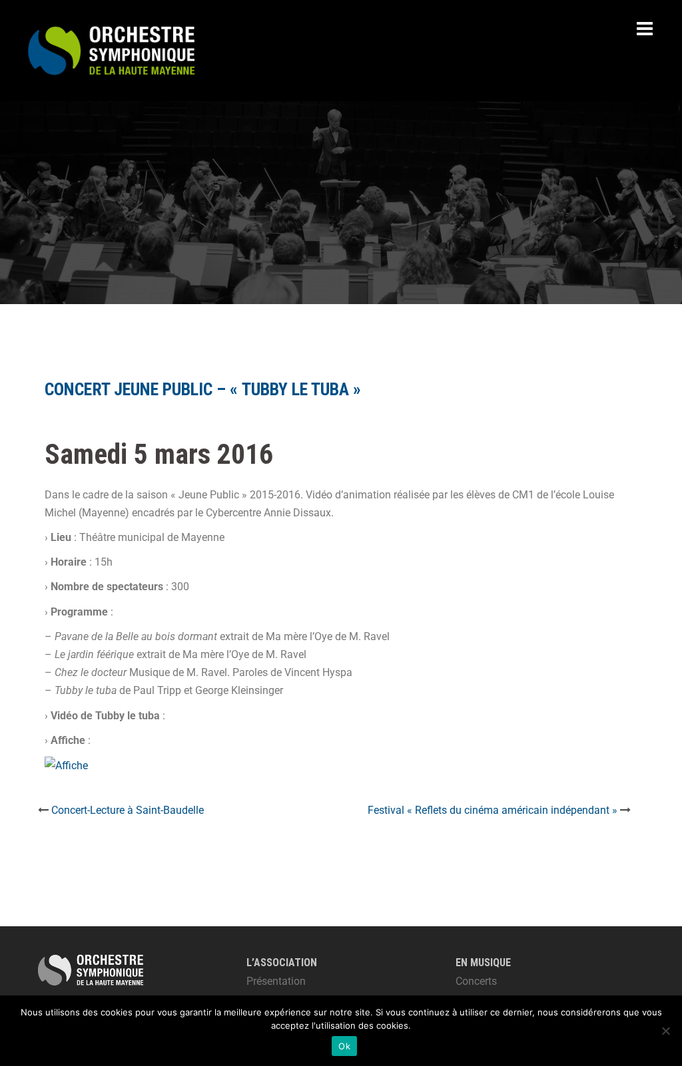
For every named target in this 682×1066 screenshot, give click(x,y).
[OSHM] (111, 49)
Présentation (276, 981)
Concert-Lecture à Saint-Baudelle (127, 810)
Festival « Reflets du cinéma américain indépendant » (492, 810)
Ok (344, 1046)
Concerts (476, 981)
